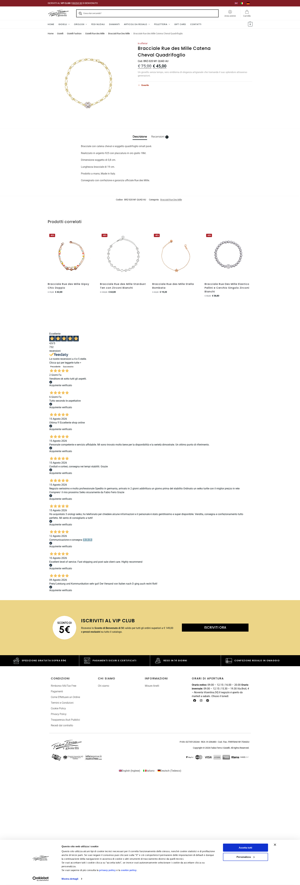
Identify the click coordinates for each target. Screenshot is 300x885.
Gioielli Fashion (74, 33)
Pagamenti (57, 691)
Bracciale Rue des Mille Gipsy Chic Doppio (68, 286)
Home (51, 33)
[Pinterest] (207, 700)
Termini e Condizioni (62, 702)
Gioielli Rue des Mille (95, 33)
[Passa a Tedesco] (248, 3)
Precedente (55, 366)
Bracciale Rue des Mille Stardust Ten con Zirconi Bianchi (123, 286)
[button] (249, 24)
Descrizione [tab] (140, 136)
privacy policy (107, 870)
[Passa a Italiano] (242, 3)
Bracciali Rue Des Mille (119, 33)
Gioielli (60, 33)
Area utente (230, 16)
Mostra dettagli (70, 878)
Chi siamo (103, 685)
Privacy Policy (58, 714)
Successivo (68, 366)
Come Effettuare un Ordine (65, 697)
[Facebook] (194, 700)
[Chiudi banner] (275, 845)
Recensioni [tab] (159, 136)
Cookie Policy (58, 708)
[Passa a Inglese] (236, 3)
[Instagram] (201, 700)
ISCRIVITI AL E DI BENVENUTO (73, 3)
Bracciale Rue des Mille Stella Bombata (173, 286)
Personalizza (244, 856)
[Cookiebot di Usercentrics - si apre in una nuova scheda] (40, 879)
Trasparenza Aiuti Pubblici (65, 719)
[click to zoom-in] (89, 83)
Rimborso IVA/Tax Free (63, 685)
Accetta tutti (245, 847)
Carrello (247, 16)
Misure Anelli (152, 685)
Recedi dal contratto (62, 725)
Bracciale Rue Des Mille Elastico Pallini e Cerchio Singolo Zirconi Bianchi (227, 287)
